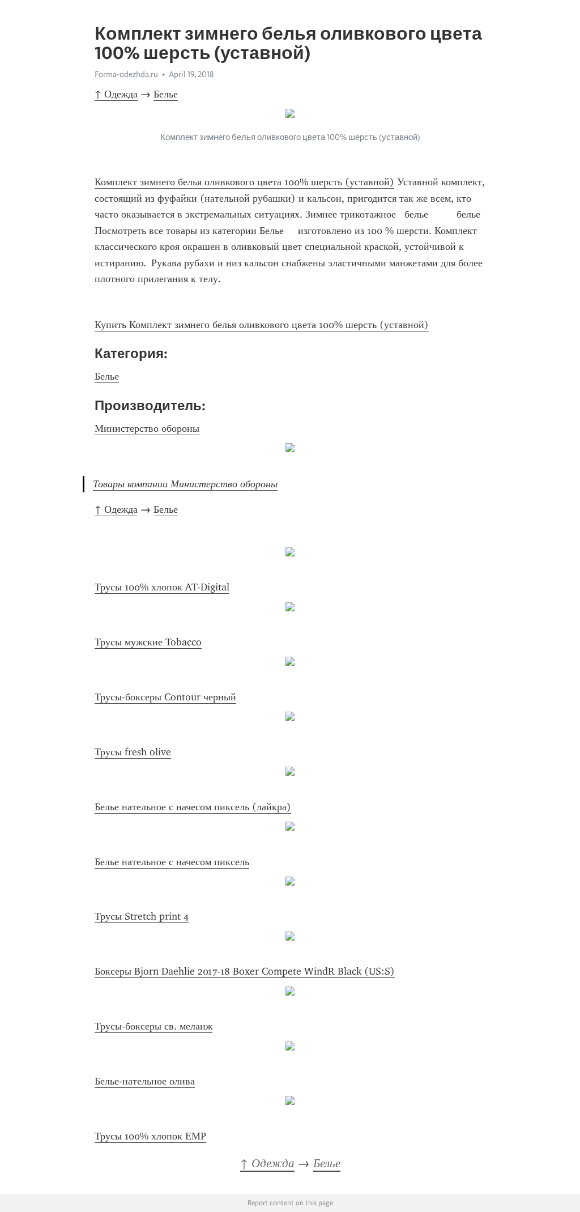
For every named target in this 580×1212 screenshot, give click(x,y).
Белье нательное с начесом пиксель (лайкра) (193, 807)
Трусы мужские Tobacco (148, 642)
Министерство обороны (147, 428)
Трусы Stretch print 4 (142, 916)
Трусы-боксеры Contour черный (165, 697)
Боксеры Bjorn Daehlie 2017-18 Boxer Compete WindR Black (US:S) (245, 971)
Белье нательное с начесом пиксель (172, 862)
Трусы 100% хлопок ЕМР (150, 1136)
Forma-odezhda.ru (126, 74)
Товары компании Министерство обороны (185, 484)
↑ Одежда (116, 94)
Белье (165, 94)
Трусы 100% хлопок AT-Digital (162, 587)
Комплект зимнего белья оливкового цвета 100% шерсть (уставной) (244, 182)
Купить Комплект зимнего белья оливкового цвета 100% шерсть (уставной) (262, 324)
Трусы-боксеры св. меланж (153, 1026)
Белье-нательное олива (145, 1081)
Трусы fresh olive (133, 752)
